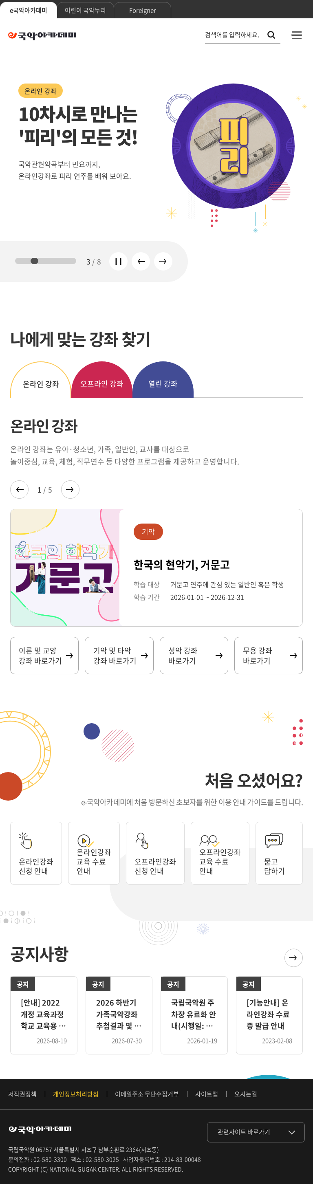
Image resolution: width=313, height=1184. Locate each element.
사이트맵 (206, 1093)
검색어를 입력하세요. (232, 35)
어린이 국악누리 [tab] (85, 10)
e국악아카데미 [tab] (28, 10)
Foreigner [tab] (142, 10)
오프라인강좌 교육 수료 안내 (220, 862)
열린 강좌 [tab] (163, 383)
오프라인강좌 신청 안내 (155, 866)
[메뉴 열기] (297, 35)
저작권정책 (22, 1093)
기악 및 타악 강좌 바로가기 (115, 655)
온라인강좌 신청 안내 (36, 866)
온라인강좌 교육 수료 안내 (94, 862)
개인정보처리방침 (76, 1093)
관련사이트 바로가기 (244, 1131)
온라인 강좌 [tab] (41, 384)
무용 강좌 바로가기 (257, 655)
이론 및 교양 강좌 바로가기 (40, 655)
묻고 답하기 (274, 866)
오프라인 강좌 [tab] (101, 383)
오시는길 (245, 1093)
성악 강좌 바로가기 (183, 655)
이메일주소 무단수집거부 (147, 1093)
